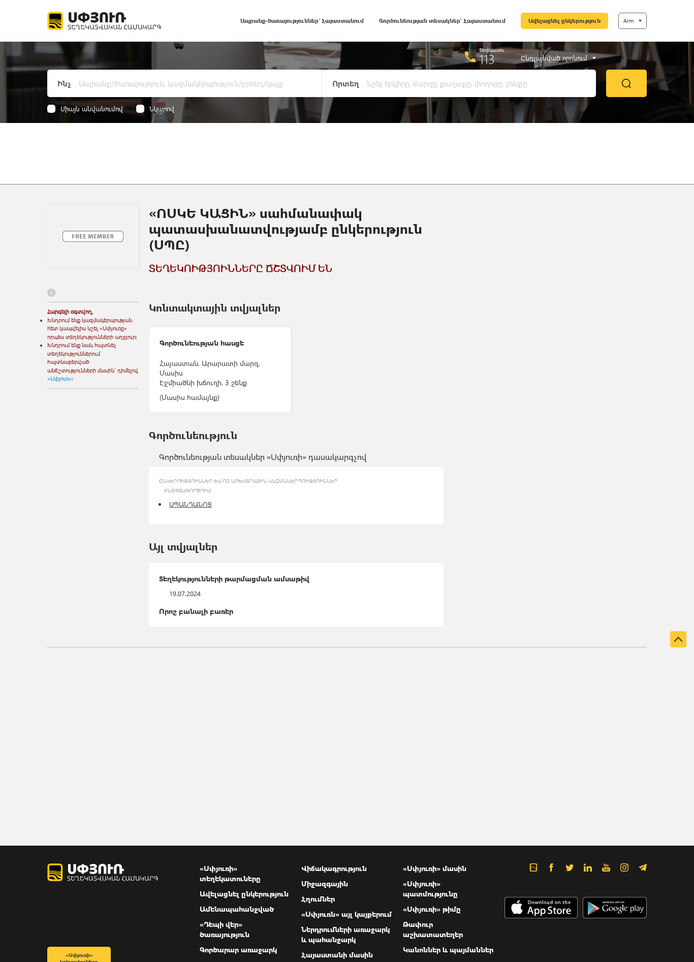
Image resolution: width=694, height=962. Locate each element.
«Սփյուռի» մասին (434, 868)
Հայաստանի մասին (337, 954)
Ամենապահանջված (237, 909)
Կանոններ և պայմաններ (448, 949)
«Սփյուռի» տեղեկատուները (230, 873)
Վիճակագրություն (334, 868)
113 (487, 59)
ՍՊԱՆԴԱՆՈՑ (190, 504)
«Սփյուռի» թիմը (432, 909)
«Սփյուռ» (59, 378)
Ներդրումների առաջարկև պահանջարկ (345, 934)
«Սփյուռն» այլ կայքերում (346, 914)
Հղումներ (318, 899)
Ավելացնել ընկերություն (564, 20)
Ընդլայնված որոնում (554, 58)
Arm (628, 20)
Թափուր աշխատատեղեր (433, 929)
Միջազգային (324, 883)
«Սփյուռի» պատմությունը (430, 888)
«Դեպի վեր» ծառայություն (224, 929)
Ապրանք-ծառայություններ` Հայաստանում (302, 20)
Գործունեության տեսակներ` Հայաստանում (442, 20)
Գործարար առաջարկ (238, 949)
